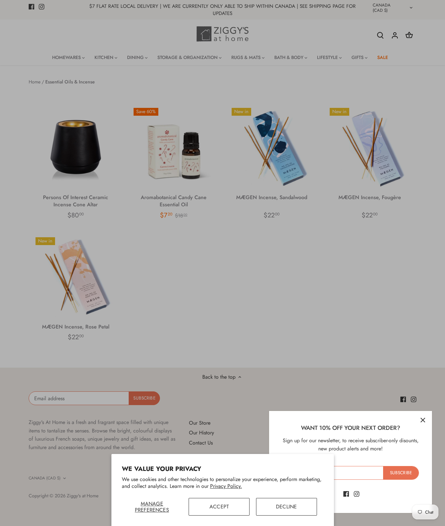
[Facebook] (346, 493)
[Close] (423, 420)
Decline (286, 506)
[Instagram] (356, 493)
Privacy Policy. (226, 486)
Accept (219, 506)
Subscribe (401, 472)
